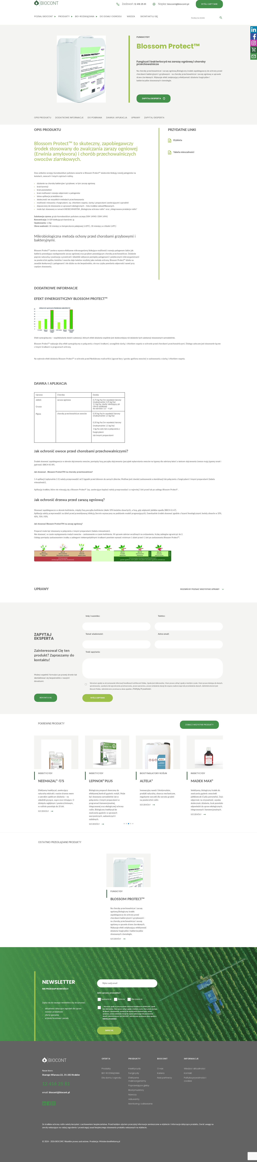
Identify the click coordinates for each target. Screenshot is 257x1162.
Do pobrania (95, 117)
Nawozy (132, 1094)
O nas (160, 1068)
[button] (124, 823)
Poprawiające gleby (138, 1085)
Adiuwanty (133, 1099)
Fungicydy (143, 37)
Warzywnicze (136, 999)
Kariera (160, 1073)
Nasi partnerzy (164, 1077)
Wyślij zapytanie (209, 4)
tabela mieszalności (100, 531)
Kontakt (188, 1073)
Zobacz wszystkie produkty (199, 724)
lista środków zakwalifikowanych (100, 206)
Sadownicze (106, 999)
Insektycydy (134, 1068)
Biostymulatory (136, 1090)
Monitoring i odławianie (140, 1103)
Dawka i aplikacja (116, 117)
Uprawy (135, 117)
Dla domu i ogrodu (111, 1077)
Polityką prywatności (109, 1019)
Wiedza (131, 16)
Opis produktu (42, 117)
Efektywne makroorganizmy (137, 1079)
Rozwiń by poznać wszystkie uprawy (199, 589)
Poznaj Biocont (43, 16)
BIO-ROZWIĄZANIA (84, 16)
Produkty (64, 16)
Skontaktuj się (149, 16)
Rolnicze (121, 999)
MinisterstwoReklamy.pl (109, 1142)
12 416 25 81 (140, 4)
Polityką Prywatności (142, 689)
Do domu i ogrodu (111, 16)
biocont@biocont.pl (178, 4)
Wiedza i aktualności (194, 1068)
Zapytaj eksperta (151, 98)
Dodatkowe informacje (69, 117)
